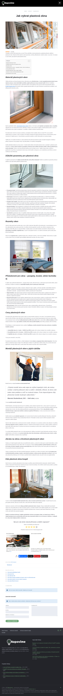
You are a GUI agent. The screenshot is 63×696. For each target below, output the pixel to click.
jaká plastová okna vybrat (22, 125)
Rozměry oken (9, 65)
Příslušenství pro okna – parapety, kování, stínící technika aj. (18, 67)
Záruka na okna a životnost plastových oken (14, 71)
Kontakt (3, 632)
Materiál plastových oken (11, 62)
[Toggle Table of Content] (28, 61)
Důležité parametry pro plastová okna (13, 64)
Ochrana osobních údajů (25, 630)
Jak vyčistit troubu (10, 533)
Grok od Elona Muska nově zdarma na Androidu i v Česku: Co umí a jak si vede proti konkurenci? (45, 657)
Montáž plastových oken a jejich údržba (14, 70)
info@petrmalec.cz (32, 688)
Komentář (34, 605)
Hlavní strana (5, 630)
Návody (30, 11)
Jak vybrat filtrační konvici (13, 580)
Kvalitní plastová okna (10, 86)
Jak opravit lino (10, 574)
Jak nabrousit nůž (11, 575)
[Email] (58, 630)
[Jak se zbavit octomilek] (42, 546)
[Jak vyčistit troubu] (18, 546)
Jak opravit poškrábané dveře (13, 572)
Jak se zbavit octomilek (36, 533)
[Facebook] (60, 630)
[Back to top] (60, 687)
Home (25, 11)
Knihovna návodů (14, 630)
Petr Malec (13, 562)
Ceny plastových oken (10, 68)
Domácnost (36, 11)
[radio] (26, 527)
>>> (10, 551)
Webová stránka (10, 614)
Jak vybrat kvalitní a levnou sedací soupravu (17, 579)
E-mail (7, 610)
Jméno (7, 605)
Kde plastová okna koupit (11, 73)
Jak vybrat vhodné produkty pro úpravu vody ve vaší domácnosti (21, 577)
